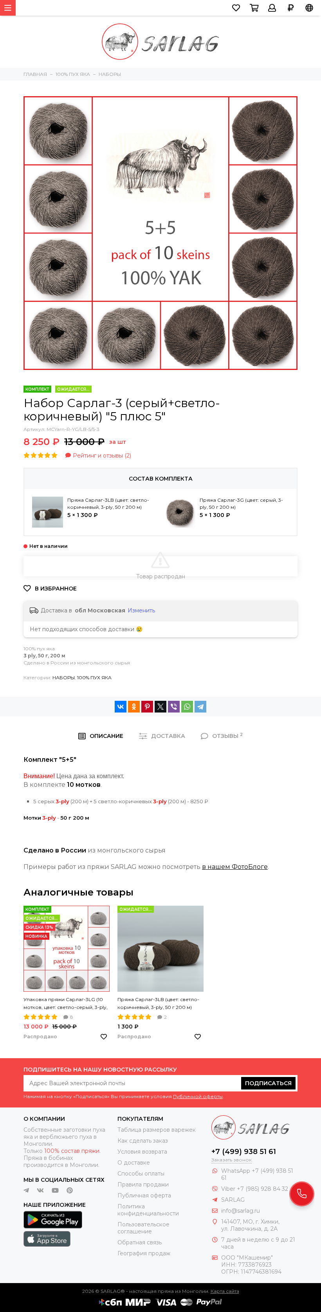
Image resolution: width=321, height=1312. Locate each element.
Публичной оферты (198, 1096)
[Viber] (174, 707)
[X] (160, 707)
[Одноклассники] (134, 707)
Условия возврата (142, 1151)
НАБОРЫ (63, 677)
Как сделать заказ (142, 1140)
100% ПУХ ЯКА (94, 677)
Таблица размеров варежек (156, 1129)
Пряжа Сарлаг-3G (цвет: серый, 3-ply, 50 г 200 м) (241, 503)
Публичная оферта (144, 1195)
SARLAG (233, 1199)
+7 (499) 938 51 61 (243, 1151)
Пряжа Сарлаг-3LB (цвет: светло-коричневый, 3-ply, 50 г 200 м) (108, 503)
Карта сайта (225, 1291)
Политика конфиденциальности (148, 1210)
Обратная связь (139, 1242)
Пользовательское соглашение (143, 1228)
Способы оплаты (140, 1173)
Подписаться (268, 1083)
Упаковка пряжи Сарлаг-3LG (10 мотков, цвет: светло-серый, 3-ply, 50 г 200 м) (65, 1003)
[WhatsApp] (187, 707)
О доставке (133, 1162)
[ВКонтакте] (120, 707)
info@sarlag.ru (240, 1210)
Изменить (141, 610)
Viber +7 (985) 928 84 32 (254, 1188)
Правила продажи (143, 1184)
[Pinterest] (147, 707)
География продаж (143, 1253)
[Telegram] (200, 707)
